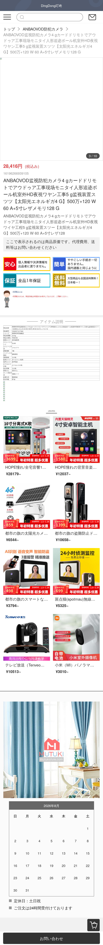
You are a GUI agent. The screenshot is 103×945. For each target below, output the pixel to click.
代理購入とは (17, 292)
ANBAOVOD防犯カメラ (43, 29)
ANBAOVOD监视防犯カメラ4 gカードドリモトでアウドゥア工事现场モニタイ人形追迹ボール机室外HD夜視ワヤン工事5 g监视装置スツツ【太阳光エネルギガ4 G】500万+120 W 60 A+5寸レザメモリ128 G (50, 43)
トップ (9, 29)
